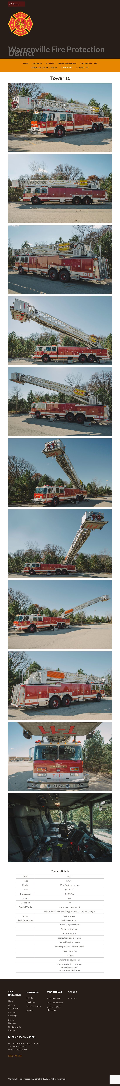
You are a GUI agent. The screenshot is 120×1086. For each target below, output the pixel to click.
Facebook (72, 998)
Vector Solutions (33, 1006)
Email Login (31, 1002)
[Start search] (10, 3)
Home (10, 1001)
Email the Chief (53, 998)
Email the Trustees (55, 1002)
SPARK (29, 997)
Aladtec (29, 1010)
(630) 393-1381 (15, 1055)
